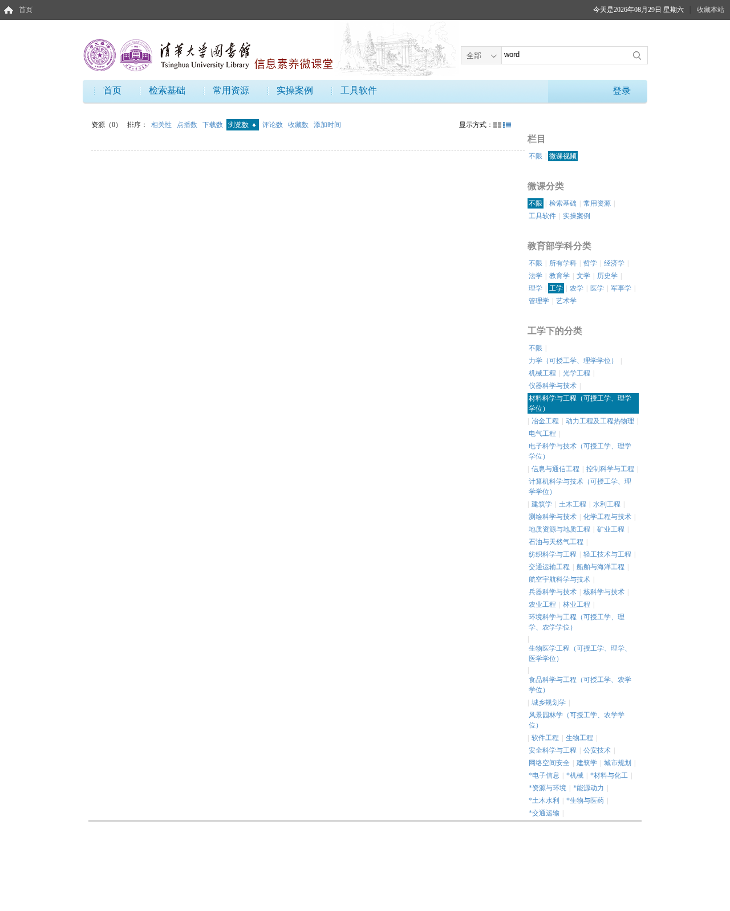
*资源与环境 (547, 788)
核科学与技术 (603, 592)
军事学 (621, 288)
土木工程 (572, 504)
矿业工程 (610, 529)
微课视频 (563, 156)
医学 (597, 288)
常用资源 (231, 90)
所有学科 (563, 263)
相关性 (162, 125)
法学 (535, 276)
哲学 (590, 263)
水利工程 (606, 504)
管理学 (539, 301)
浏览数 (239, 125)
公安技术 (597, 750)
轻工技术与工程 (607, 554)
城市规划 (617, 763)
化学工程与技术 (607, 517)
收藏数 (299, 125)
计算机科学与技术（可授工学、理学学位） (580, 486)
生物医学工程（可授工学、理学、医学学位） (580, 653)
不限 (535, 156)
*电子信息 (544, 775)
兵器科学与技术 (553, 592)
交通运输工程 (549, 567)
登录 (622, 91)
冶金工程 (545, 421)
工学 (556, 288)
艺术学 (566, 301)
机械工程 (542, 373)
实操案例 (295, 90)
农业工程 (542, 604)
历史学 (607, 276)
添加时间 (327, 125)
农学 (576, 288)
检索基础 (167, 90)
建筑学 (542, 504)
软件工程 (545, 738)
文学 (583, 276)
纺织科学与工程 (553, 554)
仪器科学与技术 (553, 386)
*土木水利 (544, 800)
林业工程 (576, 604)
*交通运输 (544, 813)
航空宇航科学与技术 (559, 579)
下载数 (213, 125)
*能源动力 (588, 788)
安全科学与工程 (553, 750)
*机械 (574, 775)
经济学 (614, 263)
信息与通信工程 (555, 469)
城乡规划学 (549, 702)
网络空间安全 (549, 763)
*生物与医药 (585, 800)
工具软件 (358, 90)
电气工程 (542, 434)
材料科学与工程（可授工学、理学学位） (580, 403)
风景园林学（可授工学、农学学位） (576, 720)
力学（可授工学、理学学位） (573, 361)
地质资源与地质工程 (559, 529)
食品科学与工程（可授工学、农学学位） (580, 685)
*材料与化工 (609, 775)
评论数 (273, 125)
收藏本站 (710, 10)
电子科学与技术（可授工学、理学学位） (580, 451)
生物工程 (579, 738)
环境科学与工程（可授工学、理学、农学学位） (576, 622)
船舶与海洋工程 (600, 567)
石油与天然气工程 (556, 542)
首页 (26, 10)
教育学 (559, 276)
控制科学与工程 (610, 469)
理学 (535, 288)
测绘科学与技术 (553, 517)
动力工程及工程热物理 (600, 421)
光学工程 (576, 373)
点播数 (188, 125)
